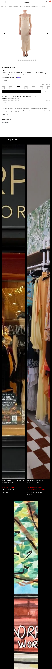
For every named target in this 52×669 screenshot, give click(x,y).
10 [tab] (35, 60)
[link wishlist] (45, 91)
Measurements (5, 122)
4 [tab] (23, 60)
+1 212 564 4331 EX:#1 (12, 490)
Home (2, 6)
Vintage (6, 6)
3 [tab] (21, 60)
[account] (46, 1)
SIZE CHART (47, 84)
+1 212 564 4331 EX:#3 (37, 492)
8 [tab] (31, 60)
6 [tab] (27, 60)
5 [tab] (25, 60)
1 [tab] (17, 60)
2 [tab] (19, 60)
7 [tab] (29, 60)
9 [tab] (33, 60)
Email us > (5, 492)
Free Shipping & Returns (8, 125)
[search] (5, 1)
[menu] (2, 1)
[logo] (26, 2)
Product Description (7, 105)
